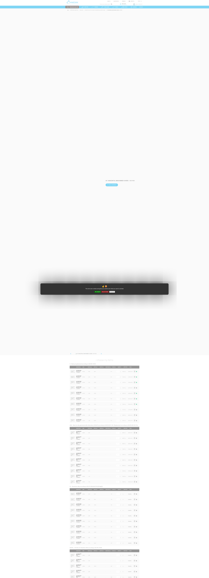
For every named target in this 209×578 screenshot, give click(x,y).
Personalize (112, 291)
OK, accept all (97, 291)
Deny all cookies (105, 291)
